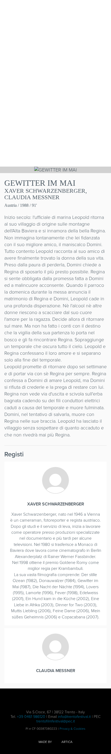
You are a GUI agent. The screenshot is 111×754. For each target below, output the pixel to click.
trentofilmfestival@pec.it (55, 721)
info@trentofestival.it (74, 716)
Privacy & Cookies (72, 728)
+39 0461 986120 (31, 716)
